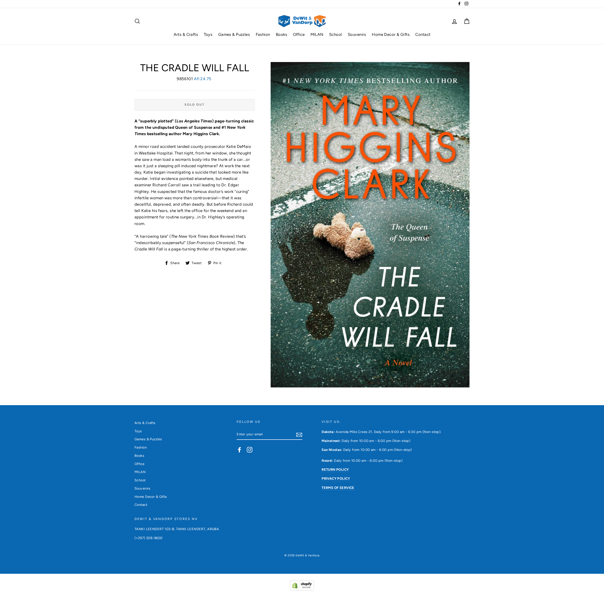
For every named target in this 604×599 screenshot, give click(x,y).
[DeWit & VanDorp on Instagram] (249, 450)
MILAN (316, 34)
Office (299, 34)
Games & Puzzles (234, 34)
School (335, 34)
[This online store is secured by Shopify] (302, 589)
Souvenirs (357, 34)
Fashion (263, 34)
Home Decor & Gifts (391, 34)
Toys (208, 34)
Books (281, 34)
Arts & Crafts (186, 34)
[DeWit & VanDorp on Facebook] (239, 450)
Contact (422, 34)
